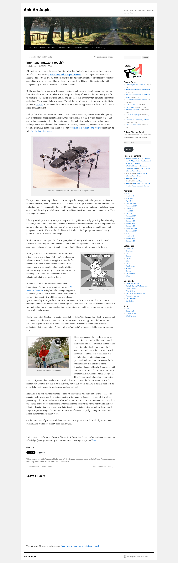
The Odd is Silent (65, 47)
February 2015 (131, 216)
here (94, 440)
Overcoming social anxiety (104, 57)
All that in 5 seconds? (133, 110)
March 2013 (130, 236)
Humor (128, 258)
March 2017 (130, 196)
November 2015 (131, 206)
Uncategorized (130, 273)
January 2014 (130, 223)
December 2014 (131, 221)
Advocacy (48, 459)
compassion (109, 459)
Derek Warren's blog (132, 283)
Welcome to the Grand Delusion (136, 100)
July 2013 (129, 233)
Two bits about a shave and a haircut (138, 90)
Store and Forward (81, 47)
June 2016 (129, 198)
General (128, 256)
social (47, 461)
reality (31, 461)
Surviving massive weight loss (136, 85)
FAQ (127, 253)
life (27, 461)
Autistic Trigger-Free (96, 459)
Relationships (130, 266)
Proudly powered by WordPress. (137, 556)
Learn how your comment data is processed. (80, 546)
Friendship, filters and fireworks (39, 57)
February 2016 (131, 203)
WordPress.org (131, 316)
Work (128, 276)
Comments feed (131, 313)
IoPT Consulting (98, 47)
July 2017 (129, 193)
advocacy (84, 459)
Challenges (57, 459)
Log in (128, 308)
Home (29, 47)
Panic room (130, 107)
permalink (65, 461)
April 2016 (129, 201)
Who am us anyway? (133, 115)
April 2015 (129, 213)
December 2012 (131, 241)
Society (69, 459)
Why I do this (130, 105)
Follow (128, 149)
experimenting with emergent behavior (64, 74)
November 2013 (131, 228)
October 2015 (130, 208)
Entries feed (130, 311)
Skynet (39, 104)
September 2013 (131, 231)
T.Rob (50, 66)
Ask (35, 47)
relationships (39, 461)
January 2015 (130, 218)
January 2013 (130, 238)
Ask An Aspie (37, 9)
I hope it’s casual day (133, 125)
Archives (51, 47)
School (128, 268)
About (42, 47)
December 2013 (131, 226)
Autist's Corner (131, 298)
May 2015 (129, 211)
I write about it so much (41, 130)
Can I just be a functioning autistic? (137, 120)
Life (64, 459)
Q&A (128, 263)
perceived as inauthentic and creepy (85, 127)
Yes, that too (130, 301)
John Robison (130, 291)
